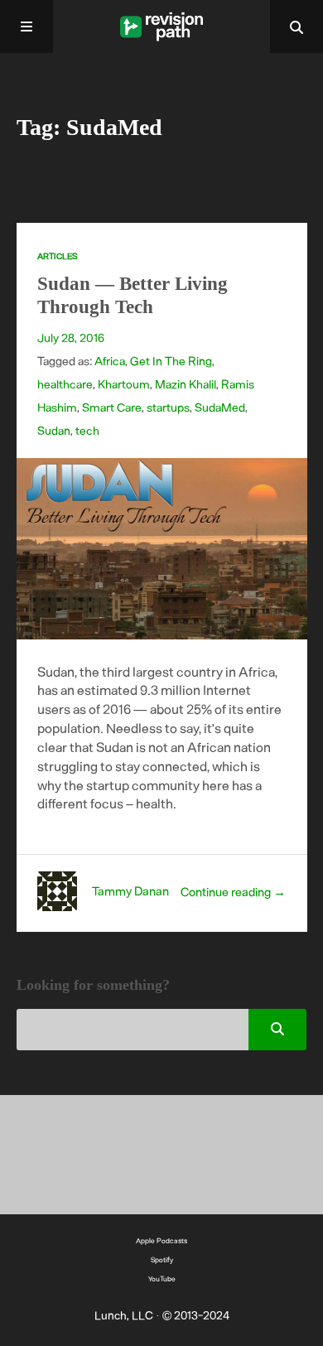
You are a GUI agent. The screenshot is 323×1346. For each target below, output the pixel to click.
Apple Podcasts (161, 1240)
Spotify (162, 1259)
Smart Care (112, 407)
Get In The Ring (171, 361)
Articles (57, 256)
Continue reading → (233, 891)
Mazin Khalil (185, 384)
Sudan (53, 430)
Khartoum (124, 384)
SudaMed (220, 407)
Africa (109, 361)
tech (87, 430)
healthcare (65, 384)
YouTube (162, 1278)
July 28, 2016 (70, 337)
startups (168, 407)
